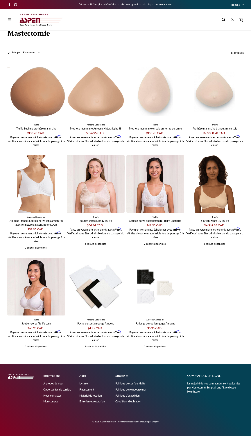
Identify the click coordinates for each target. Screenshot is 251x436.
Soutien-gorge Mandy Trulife (96, 220)
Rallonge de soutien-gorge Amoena (155, 323)
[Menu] (9, 20)
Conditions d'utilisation (128, 401)
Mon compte (50, 401)
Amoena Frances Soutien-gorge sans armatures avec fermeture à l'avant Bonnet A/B (36, 222)
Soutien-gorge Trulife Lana (36, 323)
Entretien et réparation (92, 401)
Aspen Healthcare (108, 421)
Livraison (84, 383)
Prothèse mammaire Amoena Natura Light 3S (95, 128)
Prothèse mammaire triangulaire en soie (215, 128)
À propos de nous (53, 383)
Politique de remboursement (131, 389)
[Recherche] (223, 20)
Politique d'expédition (127, 395)
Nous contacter (52, 395)
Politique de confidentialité (130, 383)
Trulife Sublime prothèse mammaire (36, 128)
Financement (86, 389)
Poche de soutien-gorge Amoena (95, 323)
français (235, 4)
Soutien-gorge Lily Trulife (215, 220)
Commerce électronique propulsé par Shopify (138, 421)
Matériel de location (90, 395)
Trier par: (16, 52)
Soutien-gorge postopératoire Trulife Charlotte (155, 220)
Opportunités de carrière (57, 389)
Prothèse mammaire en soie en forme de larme (155, 128)
